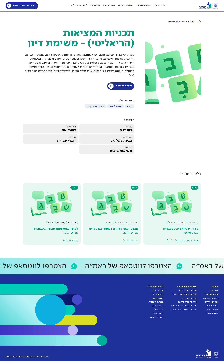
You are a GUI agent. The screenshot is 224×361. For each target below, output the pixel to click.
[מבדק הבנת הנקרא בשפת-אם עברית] (112, 214)
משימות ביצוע (121, 151)
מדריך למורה (115, 106)
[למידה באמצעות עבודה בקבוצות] (52, 214)
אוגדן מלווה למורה (95, 106)
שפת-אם (69, 130)
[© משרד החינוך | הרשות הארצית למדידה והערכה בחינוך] (207, 353)
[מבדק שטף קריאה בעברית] (172, 214)
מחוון (129, 106)
